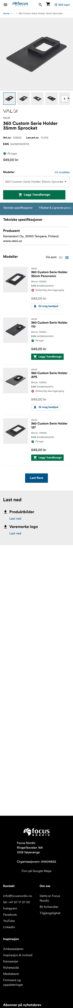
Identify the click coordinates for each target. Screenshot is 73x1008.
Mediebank (11, 974)
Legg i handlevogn (37, 194)
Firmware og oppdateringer (13, 982)
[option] (9, 98)
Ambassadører (13, 949)
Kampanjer (10, 961)
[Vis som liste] (67, 257)
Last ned (15, 519)
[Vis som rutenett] (60, 257)
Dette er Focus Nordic (50, 898)
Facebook (10, 915)
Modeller (9, 172)
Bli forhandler (49, 907)
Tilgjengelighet (50, 913)
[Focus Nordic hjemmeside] (20, 4)
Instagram (10, 908)
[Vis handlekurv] (48, 4)
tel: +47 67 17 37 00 (16, 902)
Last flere (36, 478)
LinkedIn (9, 927)
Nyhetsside (11, 968)
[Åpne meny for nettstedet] (7, 4)
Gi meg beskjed (48, 306)
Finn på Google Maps (36, 871)
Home (6, 13)
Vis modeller (62, 172)
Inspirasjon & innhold (17, 955)
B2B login (64, 4)
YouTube (9, 921)
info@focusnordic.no (17, 896)
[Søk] (40, 4)
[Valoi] (10, 111)
